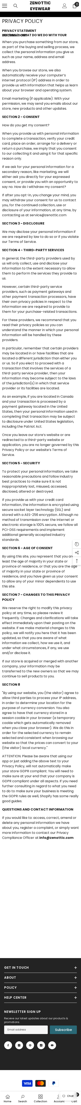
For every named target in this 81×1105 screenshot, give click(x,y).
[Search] (15, 5)
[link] (2, 14)
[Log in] (64, 6)
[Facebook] (8, 1045)
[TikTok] (41, 1045)
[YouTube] (52, 1045)
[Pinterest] (30, 1045)
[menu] (4, 5)
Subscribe (63, 1029)
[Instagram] (19, 1045)
